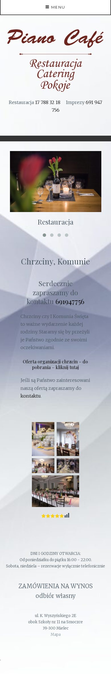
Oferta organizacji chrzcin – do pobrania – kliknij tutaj (55, 364)
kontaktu (30, 396)
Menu (58, 7)
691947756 (70, 301)
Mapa (56, 634)
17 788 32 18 (47, 102)
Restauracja (55, 221)
